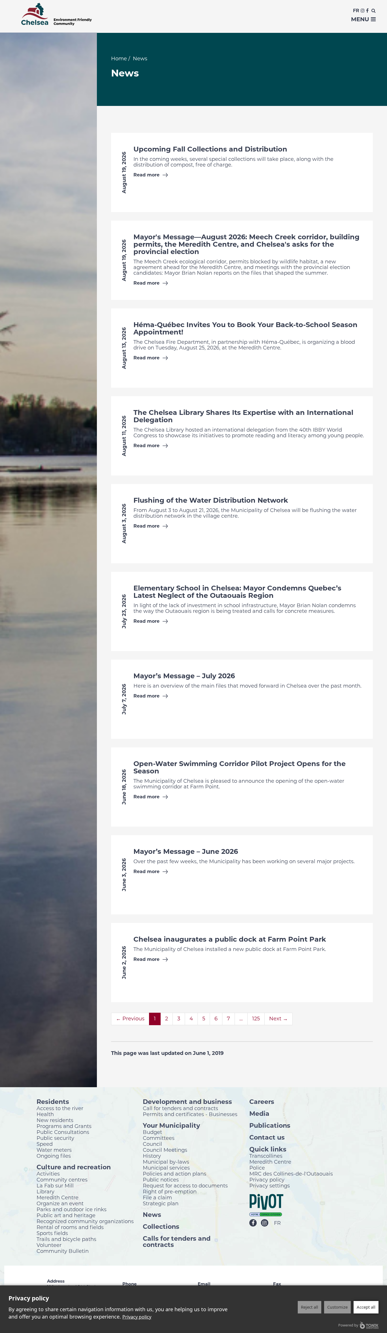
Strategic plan (160, 1203)
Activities (48, 1173)
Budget (152, 1132)
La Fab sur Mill (55, 1185)
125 (256, 1019)
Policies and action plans (174, 1173)
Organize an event (60, 1203)
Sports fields (52, 1233)
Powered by (348, 1325)
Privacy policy (266, 1179)
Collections (161, 1226)
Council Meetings (165, 1150)
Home (119, 59)
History (152, 1156)
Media (259, 1113)
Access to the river (60, 1108)
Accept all (366, 1307)
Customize (337, 1307)
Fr (356, 10)
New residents (55, 1120)
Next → (278, 1019)
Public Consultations (63, 1132)
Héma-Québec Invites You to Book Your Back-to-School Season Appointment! (245, 328)
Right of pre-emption (170, 1191)
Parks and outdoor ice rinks (72, 1209)
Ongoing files (54, 1156)
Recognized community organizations (85, 1221)
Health (45, 1114)
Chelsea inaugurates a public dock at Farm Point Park (229, 939)
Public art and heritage (66, 1215)
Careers (261, 1101)
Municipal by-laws (166, 1161)
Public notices (161, 1179)
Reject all (309, 1307)
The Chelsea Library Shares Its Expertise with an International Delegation (243, 416)
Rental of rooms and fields (70, 1227)
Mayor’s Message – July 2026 (184, 676)
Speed (45, 1144)
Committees (159, 1138)
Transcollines (265, 1156)
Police (257, 1167)
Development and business (187, 1101)
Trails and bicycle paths (66, 1239)
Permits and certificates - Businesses (190, 1114)
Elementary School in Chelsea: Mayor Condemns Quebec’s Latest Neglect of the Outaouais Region (237, 592)
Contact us (267, 1137)
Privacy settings (269, 1185)
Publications (269, 1125)
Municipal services (166, 1167)
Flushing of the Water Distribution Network (210, 500)
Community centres (62, 1179)
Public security (55, 1138)
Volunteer (49, 1245)
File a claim (157, 1197)
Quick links (267, 1149)
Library (45, 1191)
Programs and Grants (64, 1126)
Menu (361, 19)
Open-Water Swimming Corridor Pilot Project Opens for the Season (239, 767)
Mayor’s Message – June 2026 (185, 851)
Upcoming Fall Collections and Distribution (210, 149)
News (152, 1214)
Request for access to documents (185, 1185)
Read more (146, 175)
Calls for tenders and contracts (176, 1241)
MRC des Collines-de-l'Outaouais (291, 1173)
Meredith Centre (57, 1197)
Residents (53, 1101)
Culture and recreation (74, 1166)
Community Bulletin (63, 1251)
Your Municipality (171, 1125)
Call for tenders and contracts (180, 1108)
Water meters (54, 1150)
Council (152, 1144)
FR (277, 1223)
